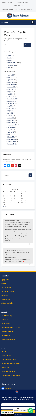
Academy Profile (7, 2)
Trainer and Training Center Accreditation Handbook (17, 9)
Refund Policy (6, 367)
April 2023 (10, 113)
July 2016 (10, 130)
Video (9, 67)
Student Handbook (23, 2)
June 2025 (10, 89)
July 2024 (10, 94)
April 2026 (10, 80)
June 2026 (10, 75)
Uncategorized (11, 63)
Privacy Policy (6, 356)
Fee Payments (6, 335)
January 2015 (11, 141)
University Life (11, 65)
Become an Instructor (8, 339)
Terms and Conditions (8, 371)
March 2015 (11, 137)
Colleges (4, 284)
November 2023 (12, 99)
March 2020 (11, 122)
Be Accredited (6, 287)
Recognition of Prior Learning (10, 327)
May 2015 (10, 134)
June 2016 (10, 132)
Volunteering (5, 299)
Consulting (4, 295)
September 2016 (12, 125)
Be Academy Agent (7, 291)
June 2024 (10, 96)
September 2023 (12, 101)
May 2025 (10, 92)
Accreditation (5, 323)
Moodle (3, 352)
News (9, 60)
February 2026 (11, 84)
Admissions (5, 320)
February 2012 (11, 144)
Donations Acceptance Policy (10, 375)
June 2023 (10, 108)
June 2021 (10, 118)
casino (9, 55)
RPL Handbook (15, 5)
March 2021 (11, 120)
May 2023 (10, 111)
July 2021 (10, 115)
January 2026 (11, 87)
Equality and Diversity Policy (10, 363)
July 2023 (10, 106)
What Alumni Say (6, 316)
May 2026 (10, 77)
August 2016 (11, 127)
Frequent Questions (7, 331)
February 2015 (11, 139)
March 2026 (11, 82)
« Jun (4, 206)
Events (9, 58)
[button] (4, 22)
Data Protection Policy (8, 360)
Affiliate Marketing (7, 303)
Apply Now (4, 280)
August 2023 (11, 103)
